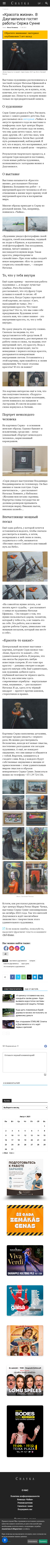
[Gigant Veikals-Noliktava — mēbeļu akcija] (25, 1220)
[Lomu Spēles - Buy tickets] (25, 1380)
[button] (4, 3)
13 (32, 1135)
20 (32, 1140)
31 (12, 1149)
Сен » (11, 1153)
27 (32, 1144)
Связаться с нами (25, 1506)
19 (25, 1140)
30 (6, 1149)
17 (12, 1140)
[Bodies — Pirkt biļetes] (25, 1431)
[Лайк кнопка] (5, 954)
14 (38, 1135)
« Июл (5, 1153)
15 (44, 1135)
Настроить (6, 1541)
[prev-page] (3, 1033)
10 (12, 1135)
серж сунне (25, 963)
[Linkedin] (40, 977)
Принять (43, 1541)
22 (44, 1140)
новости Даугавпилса (11, 963)
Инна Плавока (12, 27)
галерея (32, 961)
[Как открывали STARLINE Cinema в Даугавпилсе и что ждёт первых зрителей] (8, 1024)
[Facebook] (12, 977)
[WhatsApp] (23, 977)
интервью (28, 119)
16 (6, 1140)
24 (12, 1144)
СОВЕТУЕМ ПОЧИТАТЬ (13, 989)
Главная (5, 9)
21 (38, 1140)
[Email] (29, 977)
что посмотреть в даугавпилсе (14, 966)
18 (19, 1140)
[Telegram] (34, 977)
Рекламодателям (25, 1502)
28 (38, 1144)
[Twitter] (18, 977)
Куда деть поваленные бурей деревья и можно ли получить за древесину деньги (31, 1013)
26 (25, 1144)
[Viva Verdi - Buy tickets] (25, 1260)
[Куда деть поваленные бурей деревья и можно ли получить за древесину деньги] (8, 1012)
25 (19, 1144)
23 (6, 1144)
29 (44, 1144)
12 (25, 1135)
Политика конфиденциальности (25, 1496)
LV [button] (39, 3)
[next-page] (7, 1033)
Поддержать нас (25, 1509)
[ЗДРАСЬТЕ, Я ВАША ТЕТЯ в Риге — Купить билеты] (25, 1340)
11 (19, 1135)
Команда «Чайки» (25, 1499)
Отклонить (32, 1541)
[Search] (46, 3)
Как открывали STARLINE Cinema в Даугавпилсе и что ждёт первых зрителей (31, 1024)
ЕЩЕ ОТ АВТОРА (31, 989)
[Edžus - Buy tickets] (25, 1300)
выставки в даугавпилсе (18, 961)
